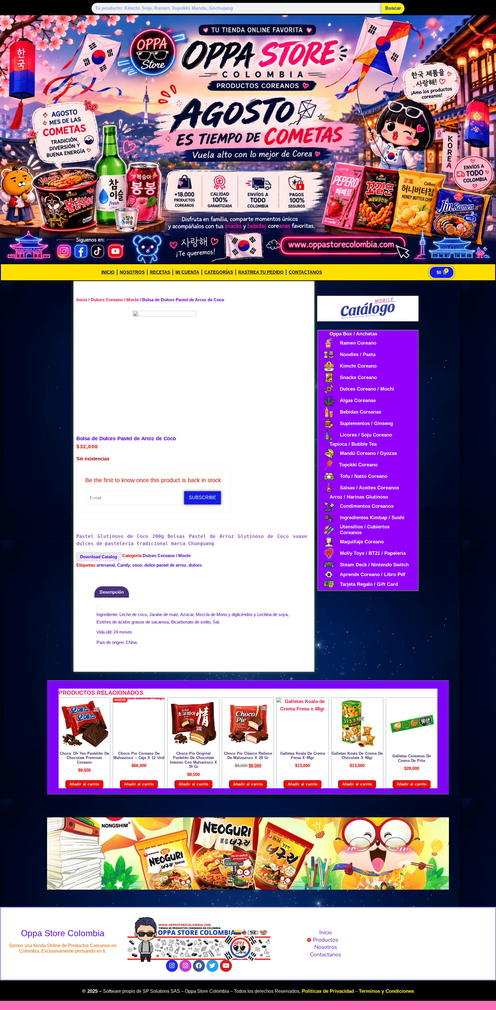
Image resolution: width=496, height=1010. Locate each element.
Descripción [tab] (112, 592)
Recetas (160, 272)
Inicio (108, 272)
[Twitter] (212, 966)
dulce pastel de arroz (165, 565)
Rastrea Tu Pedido (261, 272)
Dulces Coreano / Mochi (115, 299)
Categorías (218, 272)
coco (137, 565)
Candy (123, 565)
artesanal (105, 565)
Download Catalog (98, 556)
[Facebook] (199, 966)
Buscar (393, 8)
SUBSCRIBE (202, 497)
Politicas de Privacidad (328, 991)
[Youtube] (226, 966)
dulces (195, 565)
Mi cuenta (187, 272)
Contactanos (305, 272)
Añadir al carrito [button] (84, 784)
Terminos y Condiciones (386, 991)
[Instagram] (172, 966)
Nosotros (132, 272)
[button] (53, 853)
